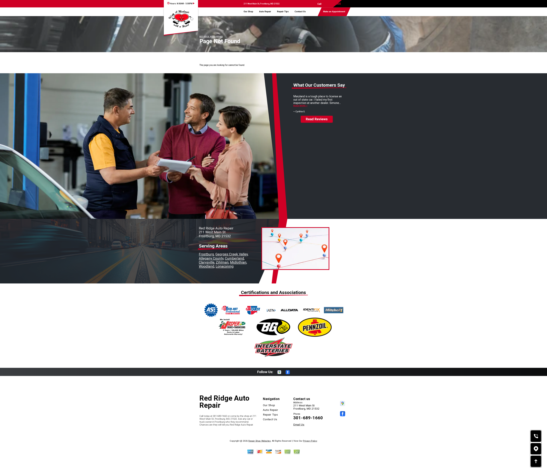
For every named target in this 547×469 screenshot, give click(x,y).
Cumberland (234, 258)
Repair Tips (283, 11)
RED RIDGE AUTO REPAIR (211, 36)
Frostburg (206, 254)
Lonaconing (225, 266)
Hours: (181, 3)
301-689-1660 (332, 3)
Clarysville (206, 262)
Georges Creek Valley (231, 254)
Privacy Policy (310, 441)
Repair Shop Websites (259, 441)
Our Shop (248, 11)
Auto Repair (265, 11)
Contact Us (300, 11)
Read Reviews (317, 119)
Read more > (300, 106)
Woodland (206, 266)
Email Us (298, 424)
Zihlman (222, 262)
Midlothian (238, 262)
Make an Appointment (334, 11)
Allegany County (211, 258)
